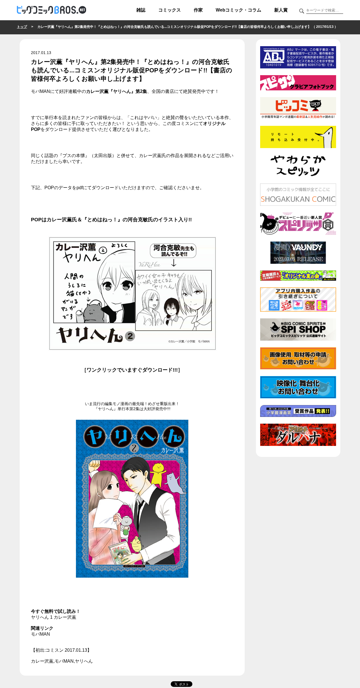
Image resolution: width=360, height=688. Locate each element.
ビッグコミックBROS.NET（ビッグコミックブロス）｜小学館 (51, 10)
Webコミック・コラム (238, 10)
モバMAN (40, 634)
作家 (198, 10)
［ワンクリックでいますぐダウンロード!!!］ (132, 370)
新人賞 (281, 10)
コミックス (169, 10)
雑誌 (140, 10)
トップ (22, 27)
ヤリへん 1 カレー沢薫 (53, 617)
